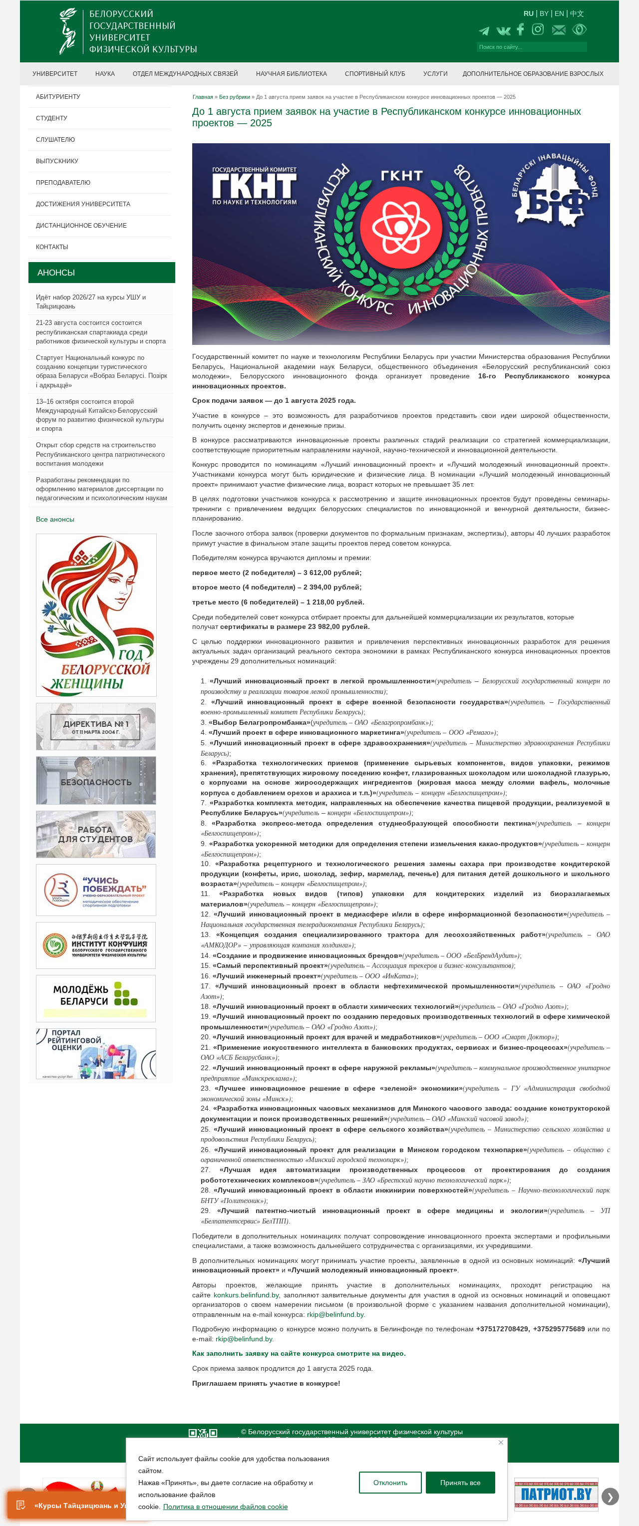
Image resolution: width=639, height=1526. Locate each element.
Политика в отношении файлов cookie (225, 1507)
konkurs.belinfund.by (246, 1295)
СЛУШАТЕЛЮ (55, 139)
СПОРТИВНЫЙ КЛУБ (375, 73)
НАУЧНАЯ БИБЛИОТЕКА (291, 73)
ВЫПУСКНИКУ (57, 161)
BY (544, 13)
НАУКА (105, 73)
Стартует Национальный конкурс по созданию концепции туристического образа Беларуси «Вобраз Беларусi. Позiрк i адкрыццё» (101, 371)
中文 (577, 13)
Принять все (460, 1483)
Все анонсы (55, 519)
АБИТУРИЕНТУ (58, 96)
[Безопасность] (93, 781)
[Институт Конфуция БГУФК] (92, 945)
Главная (203, 97)
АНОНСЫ (56, 273)
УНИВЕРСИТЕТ (54, 73)
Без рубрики (234, 97)
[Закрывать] (501, 1442)
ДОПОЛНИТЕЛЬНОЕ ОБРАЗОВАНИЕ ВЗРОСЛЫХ (533, 73)
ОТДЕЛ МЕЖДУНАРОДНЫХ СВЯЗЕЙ (185, 73)
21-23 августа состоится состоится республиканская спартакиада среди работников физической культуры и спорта (101, 331)
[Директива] (92, 727)
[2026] (93, 615)
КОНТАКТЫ (52, 247)
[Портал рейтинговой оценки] (93, 1054)
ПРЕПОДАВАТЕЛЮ (63, 182)
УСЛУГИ (435, 73)
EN (559, 13)
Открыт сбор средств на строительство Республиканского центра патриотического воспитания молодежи (100, 454)
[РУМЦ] (93, 890)
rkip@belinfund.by (335, 1314)
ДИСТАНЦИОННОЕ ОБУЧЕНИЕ (81, 225)
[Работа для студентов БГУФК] (92, 835)
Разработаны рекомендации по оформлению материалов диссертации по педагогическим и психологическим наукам (101, 489)
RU (529, 13)
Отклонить (390, 1483)
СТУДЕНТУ (51, 118)
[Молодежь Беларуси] (92, 999)
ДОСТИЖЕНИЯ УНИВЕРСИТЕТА (83, 204)
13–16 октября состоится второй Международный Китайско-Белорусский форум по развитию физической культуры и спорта (100, 415)
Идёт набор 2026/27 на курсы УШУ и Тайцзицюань (91, 302)
